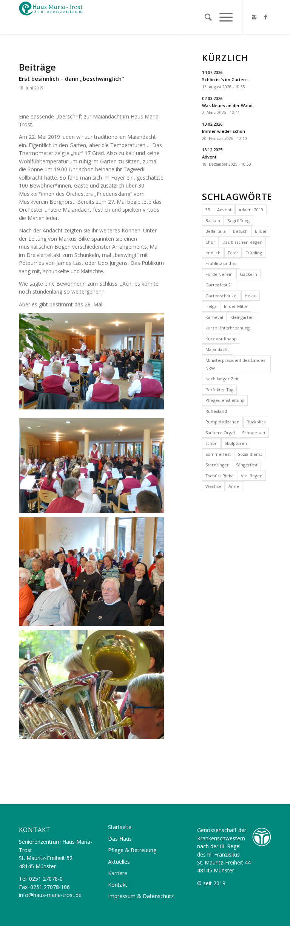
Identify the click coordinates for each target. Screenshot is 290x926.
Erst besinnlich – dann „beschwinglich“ (71, 78)
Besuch (240, 231)
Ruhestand (216, 411)
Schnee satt (253, 432)
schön (211, 443)
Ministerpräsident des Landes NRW (235, 364)
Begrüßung (238, 220)
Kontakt (117, 884)
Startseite (119, 827)
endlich (213, 252)
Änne (233, 486)
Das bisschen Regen (242, 242)
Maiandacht (217, 349)
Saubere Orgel (220, 432)
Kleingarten (242, 317)
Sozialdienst (250, 454)
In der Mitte (236, 306)
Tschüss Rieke (219, 475)
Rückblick (256, 422)
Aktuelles (119, 861)
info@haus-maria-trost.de (50, 894)
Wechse (213, 486)
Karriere (117, 873)
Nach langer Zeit (222, 378)
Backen (212, 220)
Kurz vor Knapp (221, 338)
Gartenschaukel (221, 295)
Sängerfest (247, 465)
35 (207, 209)
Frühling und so (221, 263)
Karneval (214, 317)
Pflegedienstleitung (224, 400)
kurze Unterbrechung (227, 328)
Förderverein (219, 274)
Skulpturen (236, 443)
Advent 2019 (251, 209)
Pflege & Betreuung (132, 850)
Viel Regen (251, 475)
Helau (250, 295)
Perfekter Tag (219, 389)
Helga (211, 306)
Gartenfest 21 (219, 285)
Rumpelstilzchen (222, 422)
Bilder (261, 231)
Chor (210, 242)
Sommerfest (218, 454)
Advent (224, 209)
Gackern (248, 274)
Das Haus (120, 838)
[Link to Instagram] (254, 17)
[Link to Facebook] (265, 17)
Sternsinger (217, 465)
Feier (233, 252)
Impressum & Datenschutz (141, 896)
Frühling (253, 252)
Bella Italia (215, 231)
